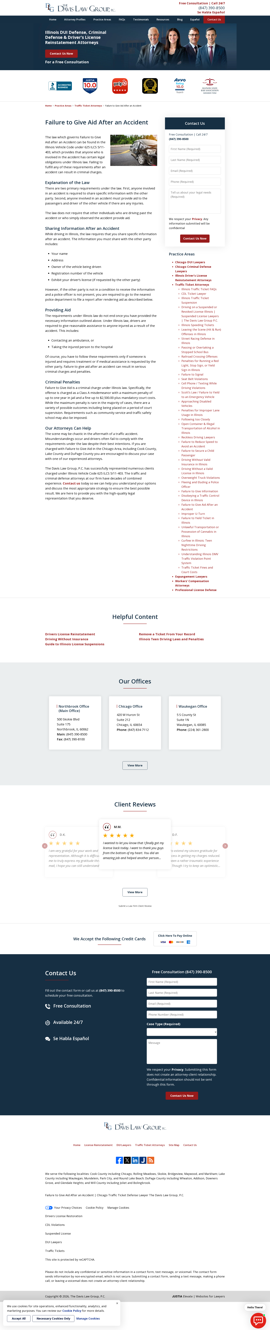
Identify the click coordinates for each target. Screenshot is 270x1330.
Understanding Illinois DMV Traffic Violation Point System (199, 558)
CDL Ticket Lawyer (193, 294)
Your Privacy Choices (68, 1207)
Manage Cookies (118, 1207)
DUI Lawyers (124, 1145)
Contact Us (214, 19)
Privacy (197, 219)
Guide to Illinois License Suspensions (74, 644)
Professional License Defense (196, 590)
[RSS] (150, 1160)
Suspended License (58, 1233)
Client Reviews (135, 804)
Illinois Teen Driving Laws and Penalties (171, 639)
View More (135, 765)
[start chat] (258, 1320)
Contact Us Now (61, 53)
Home (52, 19)
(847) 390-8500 (212, 7)
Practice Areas (102, 19)
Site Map (174, 1145)
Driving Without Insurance (66, 639)
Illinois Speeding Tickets (197, 325)
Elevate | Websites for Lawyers (198, 1296)
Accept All (19, 1318)
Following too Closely (195, 419)
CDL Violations (55, 1225)
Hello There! (255, 1307)
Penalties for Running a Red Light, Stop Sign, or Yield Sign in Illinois (200, 365)
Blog (179, 19)
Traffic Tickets (55, 1251)
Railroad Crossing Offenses (199, 356)
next (225, 848)
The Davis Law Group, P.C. (87, 1296)
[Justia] (142, 1160)
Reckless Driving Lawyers (198, 437)
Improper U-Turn (193, 514)
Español (195, 19)
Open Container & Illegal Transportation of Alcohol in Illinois (200, 428)
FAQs (122, 19)
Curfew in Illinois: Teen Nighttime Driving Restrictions (196, 545)
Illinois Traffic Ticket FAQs (199, 289)
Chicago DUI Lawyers (190, 262)
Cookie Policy (94, 1207)
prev (45, 848)
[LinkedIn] (135, 1160)
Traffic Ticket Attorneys (88, 105)
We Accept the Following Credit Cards (109, 939)
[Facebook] (119, 1160)
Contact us (71, 483)
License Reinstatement (98, 1145)
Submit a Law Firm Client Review (135, 905)
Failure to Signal (192, 374)
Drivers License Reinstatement (70, 634)
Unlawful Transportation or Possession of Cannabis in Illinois (200, 531)
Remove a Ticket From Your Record (167, 634)
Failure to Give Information (199, 491)
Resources (163, 19)
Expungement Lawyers (191, 576)
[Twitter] (127, 1160)
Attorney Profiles (74, 19)
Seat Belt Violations (194, 379)
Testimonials (141, 19)
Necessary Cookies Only (53, 1318)
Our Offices (135, 681)
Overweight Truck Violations (200, 478)
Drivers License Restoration (63, 1216)
